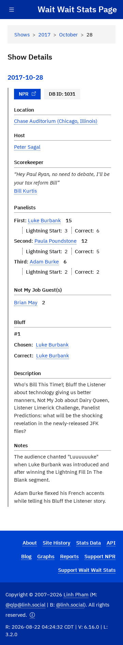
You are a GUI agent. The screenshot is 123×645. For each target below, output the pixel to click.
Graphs (45, 556)
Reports (69, 556)
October (68, 34)
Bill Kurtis (25, 190)
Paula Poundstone (56, 240)
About (30, 542)
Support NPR (99, 556)
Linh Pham (76, 594)
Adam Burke (44, 261)
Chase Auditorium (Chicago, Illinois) (55, 120)
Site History (56, 542)
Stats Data (88, 542)
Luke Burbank (44, 220)
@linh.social (70, 604)
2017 (44, 34)
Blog (26, 556)
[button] (32, 614)
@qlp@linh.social (25, 604)
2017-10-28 (25, 77)
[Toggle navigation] (11, 10)
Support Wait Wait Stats (86, 569)
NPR (23, 94)
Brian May (25, 302)
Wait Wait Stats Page (77, 9)
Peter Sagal (27, 146)
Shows (22, 34)
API (111, 542)
